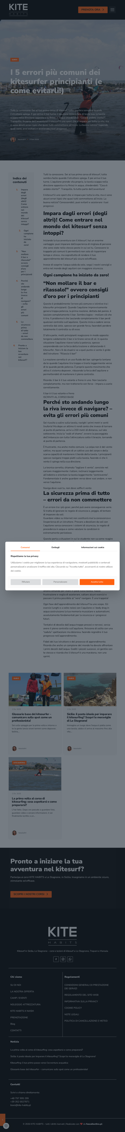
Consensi (25, 547)
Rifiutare (26, 582)
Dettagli (56, 547)
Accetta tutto (97, 582)
